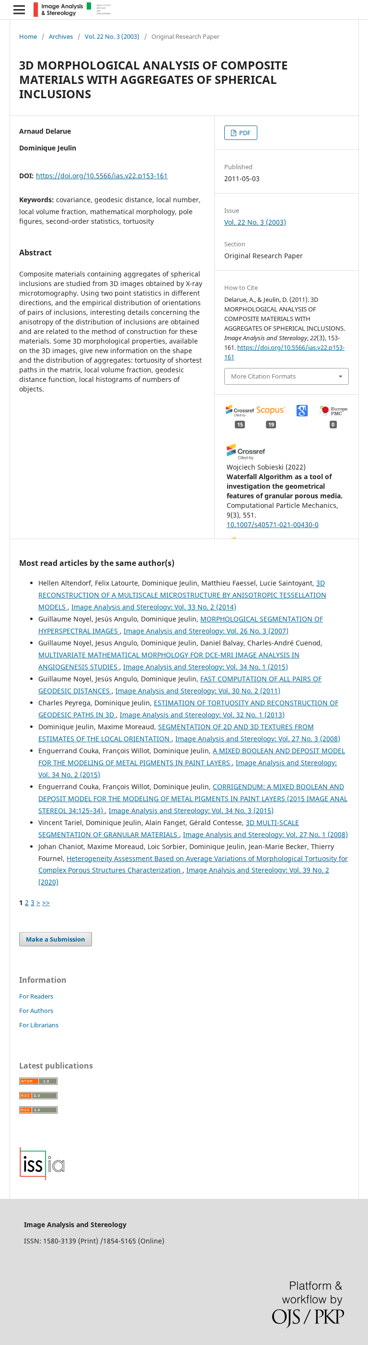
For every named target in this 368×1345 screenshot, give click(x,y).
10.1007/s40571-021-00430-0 (273, 524)
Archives (61, 36)
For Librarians (38, 1025)
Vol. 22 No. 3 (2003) (112, 36)
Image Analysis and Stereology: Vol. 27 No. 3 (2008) (257, 738)
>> (46, 902)
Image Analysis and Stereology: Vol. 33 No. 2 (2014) (153, 606)
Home (28, 36)
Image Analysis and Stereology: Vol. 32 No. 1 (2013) (202, 714)
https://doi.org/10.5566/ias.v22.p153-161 (102, 175)
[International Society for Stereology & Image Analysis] (42, 1178)
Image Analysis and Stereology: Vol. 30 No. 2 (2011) (197, 690)
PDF (244, 132)
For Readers (36, 996)
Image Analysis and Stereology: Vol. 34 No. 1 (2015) (205, 666)
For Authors (36, 1010)
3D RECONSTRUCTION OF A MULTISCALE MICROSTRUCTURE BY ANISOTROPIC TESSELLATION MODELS (182, 594)
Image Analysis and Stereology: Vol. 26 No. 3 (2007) (206, 630)
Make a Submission (55, 939)
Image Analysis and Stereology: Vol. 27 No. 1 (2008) (265, 834)
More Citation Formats (263, 376)
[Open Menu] (19, 9)
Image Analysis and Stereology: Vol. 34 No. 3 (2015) (191, 810)
